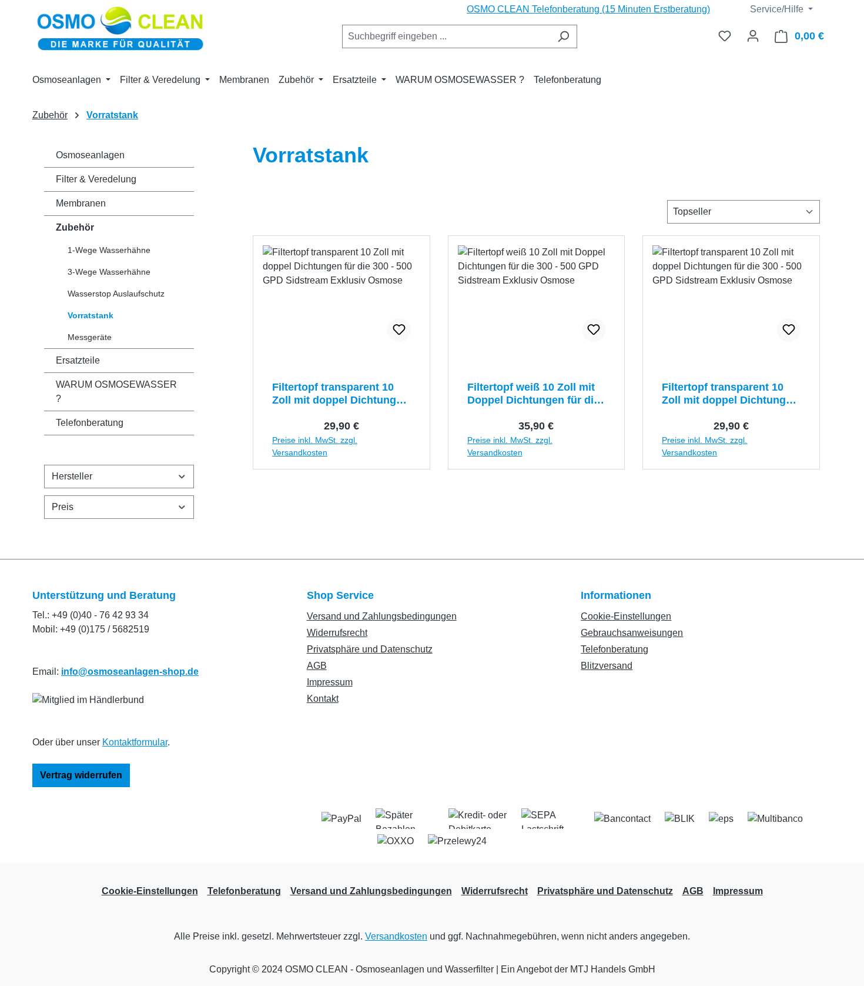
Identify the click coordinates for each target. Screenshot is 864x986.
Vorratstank (90, 315)
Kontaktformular (135, 742)
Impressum (330, 682)
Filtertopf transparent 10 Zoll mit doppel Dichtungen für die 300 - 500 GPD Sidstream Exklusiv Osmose (340, 394)
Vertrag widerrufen (81, 775)
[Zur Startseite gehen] (120, 29)
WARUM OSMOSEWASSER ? (116, 391)
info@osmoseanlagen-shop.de (130, 672)
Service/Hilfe (775, 9)
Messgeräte (90, 337)
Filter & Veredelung (96, 179)
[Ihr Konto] (753, 36)
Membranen (81, 203)
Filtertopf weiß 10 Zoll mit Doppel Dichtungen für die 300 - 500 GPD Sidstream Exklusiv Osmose (533, 394)
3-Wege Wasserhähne (109, 272)
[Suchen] (563, 36)
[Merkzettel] (725, 36)
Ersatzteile (78, 360)
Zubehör (75, 227)
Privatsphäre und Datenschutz (370, 649)
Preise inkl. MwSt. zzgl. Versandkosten (314, 446)
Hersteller (72, 476)
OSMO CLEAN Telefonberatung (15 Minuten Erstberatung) (588, 9)
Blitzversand (606, 666)
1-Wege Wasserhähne (109, 250)
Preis (62, 507)
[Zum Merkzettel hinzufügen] (399, 330)
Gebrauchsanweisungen (632, 633)
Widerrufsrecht (337, 633)
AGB (317, 666)
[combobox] (446, 36)
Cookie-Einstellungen (626, 616)
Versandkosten (396, 936)
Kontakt (323, 699)
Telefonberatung (89, 423)
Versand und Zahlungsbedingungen (382, 616)
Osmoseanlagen (90, 155)
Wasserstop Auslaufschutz (116, 293)
